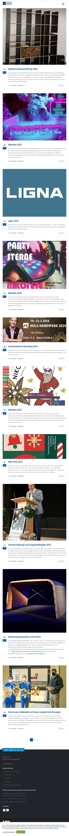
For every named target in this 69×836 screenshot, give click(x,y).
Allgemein (21, 85)
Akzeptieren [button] (20, 832)
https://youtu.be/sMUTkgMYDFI (35, 653)
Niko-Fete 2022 (15, 461)
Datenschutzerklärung (51, 828)
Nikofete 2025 (15, 144)
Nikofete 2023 (15, 409)
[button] (5, 446)
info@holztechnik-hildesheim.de (17, 802)
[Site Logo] (7, 3)
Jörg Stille (13, 85)
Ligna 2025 (13, 220)
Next (37, 739)
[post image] (34, 36)
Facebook (4, 810)
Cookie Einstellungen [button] (9, 832)
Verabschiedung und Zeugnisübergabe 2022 (29, 544)
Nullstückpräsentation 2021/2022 (24, 636)
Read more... (61, 85)
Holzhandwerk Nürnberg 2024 (23, 346)
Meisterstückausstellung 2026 (22, 68)
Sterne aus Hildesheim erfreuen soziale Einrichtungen (34, 712)
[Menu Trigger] (63, 3)
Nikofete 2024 (15, 292)
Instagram (7, 810)
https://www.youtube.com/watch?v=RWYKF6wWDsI (26, 651)
